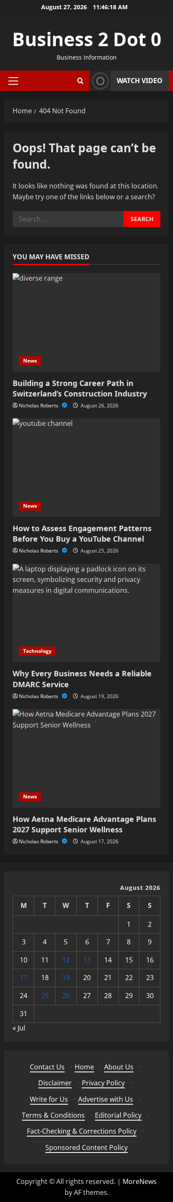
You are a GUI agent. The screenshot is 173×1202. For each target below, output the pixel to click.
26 (66, 995)
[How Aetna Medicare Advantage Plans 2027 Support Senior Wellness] (86, 758)
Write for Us (49, 1099)
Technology (37, 650)
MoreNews (140, 1181)
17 (23, 977)
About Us (119, 1067)
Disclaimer (55, 1082)
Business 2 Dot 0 (86, 39)
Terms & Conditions (53, 1115)
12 (66, 960)
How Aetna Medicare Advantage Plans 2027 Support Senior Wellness (84, 824)
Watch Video (140, 80)
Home (84, 1067)
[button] (13, 81)
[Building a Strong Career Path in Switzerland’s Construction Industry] (86, 322)
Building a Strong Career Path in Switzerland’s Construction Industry (80, 388)
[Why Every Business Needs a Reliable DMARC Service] (86, 613)
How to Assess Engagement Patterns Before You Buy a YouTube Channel (82, 533)
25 (45, 995)
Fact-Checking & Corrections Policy (81, 1131)
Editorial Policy (118, 1115)
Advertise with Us (105, 1099)
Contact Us (47, 1067)
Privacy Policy (103, 1082)
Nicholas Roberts (39, 405)
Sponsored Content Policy (86, 1147)
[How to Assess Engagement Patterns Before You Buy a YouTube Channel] (86, 467)
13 (87, 960)
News (30, 360)
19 (66, 977)
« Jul (19, 1028)
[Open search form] (80, 81)
